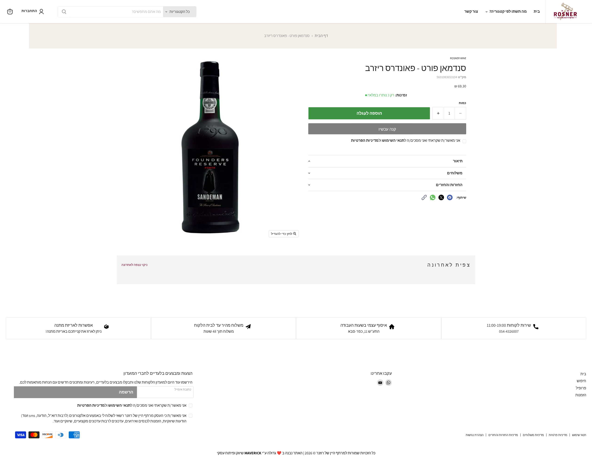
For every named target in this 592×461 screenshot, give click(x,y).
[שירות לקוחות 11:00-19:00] (513, 328)
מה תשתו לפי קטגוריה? (508, 11)
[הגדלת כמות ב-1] (438, 113)
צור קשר (471, 11)
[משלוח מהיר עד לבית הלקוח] (223, 328)
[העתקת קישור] (424, 197)
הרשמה (126, 392)
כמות (462, 103)
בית (537, 11)
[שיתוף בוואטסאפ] (432, 197)
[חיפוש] (64, 11)
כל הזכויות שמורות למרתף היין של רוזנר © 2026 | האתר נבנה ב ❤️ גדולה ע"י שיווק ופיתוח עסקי (296, 453)
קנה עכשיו (387, 129)
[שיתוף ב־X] (441, 197)
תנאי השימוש (393, 140)
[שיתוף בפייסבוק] (450, 197)
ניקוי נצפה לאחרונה (134, 265)
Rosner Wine (458, 58)
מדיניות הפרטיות (365, 140)
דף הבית (321, 35)
